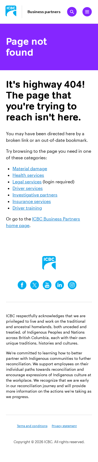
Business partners (43, 11)
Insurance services (32, 201)
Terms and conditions (32, 426)
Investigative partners (35, 194)
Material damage (30, 168)
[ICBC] (49, 263)
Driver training (27, 207)
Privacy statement (64, 426)
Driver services (28, 188)
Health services (28, 175)
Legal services (27, 181)
